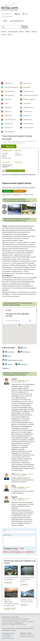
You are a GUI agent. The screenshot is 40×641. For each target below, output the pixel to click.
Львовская (8, 107)
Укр (26, 14)
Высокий (18, 141)
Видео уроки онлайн (8, 638)
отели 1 (17, 153)
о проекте (7, 13)
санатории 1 (19, 155)
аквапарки (23, 364)
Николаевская (28, 107)
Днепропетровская (11, 87)
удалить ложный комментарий (20, 381)
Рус (19, 14)
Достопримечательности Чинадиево (11, 578)
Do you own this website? (12, 320)
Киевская (7, 99)
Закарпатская (28, 91)
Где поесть (19, 162)
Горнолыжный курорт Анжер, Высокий (13, 142)
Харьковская (27, 119)
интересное (27, 352)
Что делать (6, 162)
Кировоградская (29, 99)
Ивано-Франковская (30, 95)
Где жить (18, 150)
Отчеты (4, 32)
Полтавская (27, 111)
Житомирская (9, 91)
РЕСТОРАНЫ (6, 630)
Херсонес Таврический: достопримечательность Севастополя (11, 602)
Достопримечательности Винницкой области (27, 579)
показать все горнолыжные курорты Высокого (19, 174)
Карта (21, 32)
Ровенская (8, 115)
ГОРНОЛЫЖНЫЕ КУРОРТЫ (24, 628)
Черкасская (8, 127)
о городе (5, 153)
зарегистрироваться (16, 21)
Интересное (12, 32)
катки (9, 356)
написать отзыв (28, 195)
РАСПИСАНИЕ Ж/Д (8, 628)
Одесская (7, 111)
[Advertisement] (20, 59)
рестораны (11, 352)
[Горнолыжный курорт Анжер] (14, 209)
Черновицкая (9, 132)
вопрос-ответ (6, 158)
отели (25, 348)
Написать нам (8, 16)
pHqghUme (8, 83)
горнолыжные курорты (29, 141)
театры (9, 364)
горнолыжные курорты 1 (7, 166)
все (4, 171)
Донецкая (26, 87)
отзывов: (7, 583)
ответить (20, 380)
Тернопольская (9, 119)
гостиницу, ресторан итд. (27, 636)
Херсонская (8, 123)
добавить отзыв (9, 609)
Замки (27, 32)
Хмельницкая (28, 123)
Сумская (26, 115)
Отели (3, 35)
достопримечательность (27, 635)
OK (30, 320)
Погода (33, 32)
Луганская (27, 103)
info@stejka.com (19, 623)
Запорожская (9, 95)
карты (4, 156)
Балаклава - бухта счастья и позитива (26, 601)
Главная (4, 141)
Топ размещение (7, 635)
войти (5, 21)
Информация (7, 150)
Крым (6, 103)
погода (4, 155)
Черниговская (28, 127)
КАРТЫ (13, 630)
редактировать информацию (12, 195)
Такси (9, 35)
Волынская (27, 83)
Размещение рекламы (8, 633)
